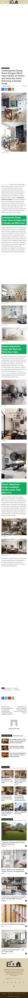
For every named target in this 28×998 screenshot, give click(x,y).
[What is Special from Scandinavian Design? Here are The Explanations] (14, 859)
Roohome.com (5, 184)
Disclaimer (4, 993)
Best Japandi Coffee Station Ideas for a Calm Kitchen (7, 781)
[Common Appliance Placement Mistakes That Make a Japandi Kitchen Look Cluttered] (21, 790)
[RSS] (15, 982)
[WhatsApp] (12, 89)
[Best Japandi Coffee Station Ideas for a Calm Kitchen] (7, 774)
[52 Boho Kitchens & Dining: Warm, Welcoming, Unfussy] (5, 748)
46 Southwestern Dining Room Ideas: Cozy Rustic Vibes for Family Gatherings (17, 754)
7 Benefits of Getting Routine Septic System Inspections (13, 843)
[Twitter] (6, 89)
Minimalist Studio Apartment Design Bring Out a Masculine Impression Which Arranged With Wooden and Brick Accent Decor (7, 710)
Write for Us (23, 993)
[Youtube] (14, 986)
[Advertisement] (14, 21)
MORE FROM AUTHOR (18, 735)
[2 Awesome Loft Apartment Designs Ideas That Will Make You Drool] (14, 886)
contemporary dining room (7, 689)
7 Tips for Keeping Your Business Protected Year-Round (6, 814)
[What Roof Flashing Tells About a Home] (21, 807)
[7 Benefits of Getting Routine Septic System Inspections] (14, 831)
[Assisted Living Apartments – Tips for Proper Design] (14, 939)
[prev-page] (2, 760)
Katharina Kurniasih (7, 86)
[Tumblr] (19, 982)
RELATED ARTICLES (6, 735)
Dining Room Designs (9, 5)
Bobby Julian (3, 845)
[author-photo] (14, 726)
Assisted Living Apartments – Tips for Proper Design (12, 950)
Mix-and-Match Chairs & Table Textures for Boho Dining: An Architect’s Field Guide (17, 741)
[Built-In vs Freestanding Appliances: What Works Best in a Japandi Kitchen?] (21, 774)
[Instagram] (7, 982)
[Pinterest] (9, 89)
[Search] (26, 2)
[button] (2, 2)
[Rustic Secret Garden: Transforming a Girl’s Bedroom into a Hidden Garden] (7, 790)
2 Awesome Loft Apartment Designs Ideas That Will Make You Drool (13, 898)
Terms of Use (10, 993)
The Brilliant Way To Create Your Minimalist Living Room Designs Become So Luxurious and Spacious (20, 709)
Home (2, 5)
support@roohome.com (17, 978)
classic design (15, 688)
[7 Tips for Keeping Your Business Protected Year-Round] (7, 807)
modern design (17, 689)
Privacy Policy (17, 993)
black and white (8, 688)
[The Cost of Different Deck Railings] (14, 913)
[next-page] (5, 760)
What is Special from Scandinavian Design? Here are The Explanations (12, 870)
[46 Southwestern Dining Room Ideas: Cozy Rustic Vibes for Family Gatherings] (5, 754)
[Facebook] (2, 89)
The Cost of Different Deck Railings (13, 924)
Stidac (2, 873)
